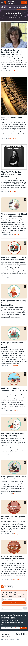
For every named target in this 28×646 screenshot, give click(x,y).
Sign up (23, 627)
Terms (2, 639)
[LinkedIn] (21, 634)
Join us (24, 2)
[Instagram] (19, 634)
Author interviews (21, 7)
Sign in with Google (9, 627)
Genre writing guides (9, 7)
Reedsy (8, 636)
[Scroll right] (26, 7)
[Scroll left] (2, 7)
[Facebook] (24, 634)
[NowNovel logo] (5, 2)
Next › (10, 586)
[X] (17, 634)
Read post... (15, 71)
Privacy (7, 639)
